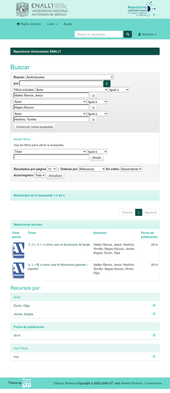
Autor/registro (23, 175)
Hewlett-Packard (131, 383)
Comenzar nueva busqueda (34, 127)
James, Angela (23, 314)
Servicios (147, 34)
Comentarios (153, 383)
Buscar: (19, 77)
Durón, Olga (22, 305)
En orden (112, 169)
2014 (17, 335)
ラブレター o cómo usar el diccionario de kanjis (59, 244)
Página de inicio (30, 24)
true (16, 357)
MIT (111, 383)
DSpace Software (65, 383)
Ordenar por (69, 169)
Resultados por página (30, 169)
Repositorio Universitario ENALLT (37, 51)
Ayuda (68, 24)
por (16, 83)
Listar (51, 24)
